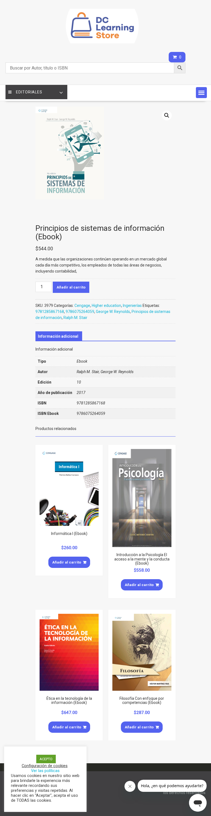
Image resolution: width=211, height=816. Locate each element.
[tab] (58, 336)
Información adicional (58, 336)
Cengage (82, 305)
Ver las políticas (45, 770)
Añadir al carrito (71, 287)
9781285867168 (49, 311)
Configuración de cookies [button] (45, 765)
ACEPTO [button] (46, 759)
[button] (201, 92)
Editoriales (29, 92)
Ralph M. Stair (75, 317)
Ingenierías (132, 305)
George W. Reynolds (113, 311)
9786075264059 (80, 311)
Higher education (106, 305)
